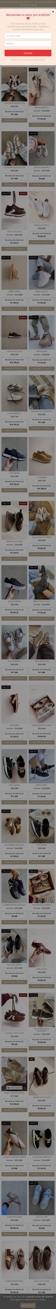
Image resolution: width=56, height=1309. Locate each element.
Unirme (28, 53)
